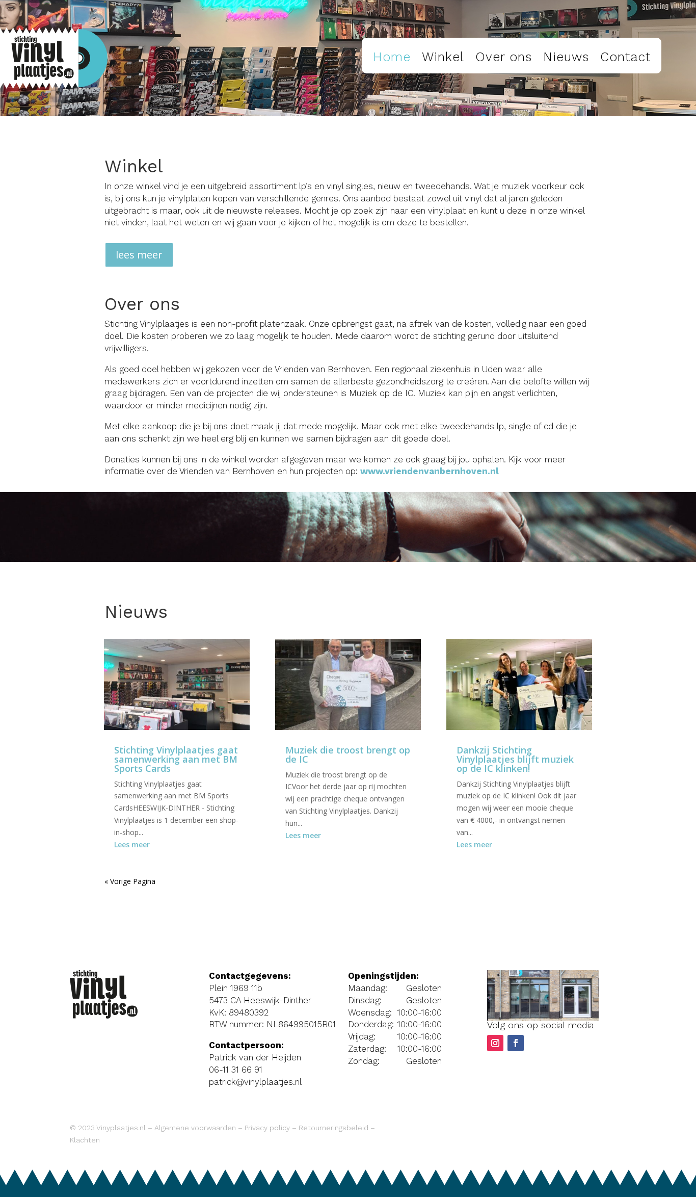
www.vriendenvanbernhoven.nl (429, 471)
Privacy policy (267, 1128)
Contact (625, 56)
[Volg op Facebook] (515, 1043)
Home (392, 56)
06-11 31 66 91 (235, 1069)
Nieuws (566, 56)
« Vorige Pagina (129, 881)
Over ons (503, 56)
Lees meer (132, 844)
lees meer (139, 255)
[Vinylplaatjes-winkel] (543, 1018)
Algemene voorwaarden (195, 1128)
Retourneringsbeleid (333, 1128)
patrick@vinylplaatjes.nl (255, 1082)
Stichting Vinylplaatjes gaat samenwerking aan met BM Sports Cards (176, 759)
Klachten (85, 1140)
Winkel (443, 56)
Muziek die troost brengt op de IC (347, 754)
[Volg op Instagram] (495, 1043)
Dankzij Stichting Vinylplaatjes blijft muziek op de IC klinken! (515, 759)
